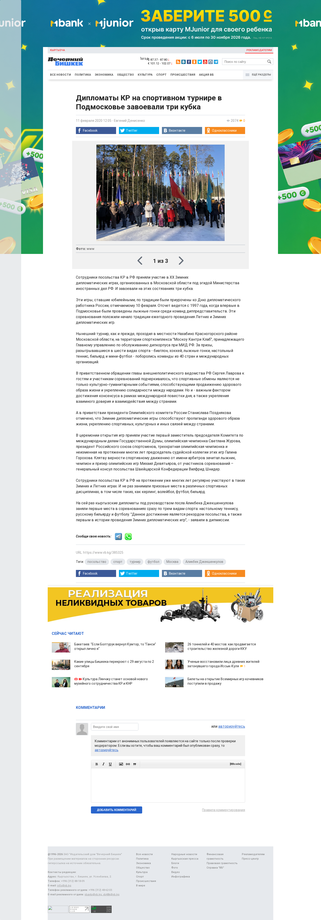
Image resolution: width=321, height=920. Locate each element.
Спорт (161, 74)
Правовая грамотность (222, 863)
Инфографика (180, 876)
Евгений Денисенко (129, 120)
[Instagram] (210, 62)
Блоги (175, 863)
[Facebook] (189, 62)
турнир (135, 562)
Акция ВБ (206, 74)
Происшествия (182, 74)
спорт (117, 562)
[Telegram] (216, 62)
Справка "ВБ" (215, 867)
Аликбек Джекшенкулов (204, 562)
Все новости (60, 74)
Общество (125, 74)
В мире (140, 885)
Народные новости (184, 854)
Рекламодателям (259, 50)
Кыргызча (57, 50)
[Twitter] (200, 62)
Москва (172, 562)
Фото (174, 867)
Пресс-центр (250, 858)
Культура (145, 74)
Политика (83, 74)
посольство (96, 562)
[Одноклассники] (194, 62)
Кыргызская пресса (184, 858)
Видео (175, 872)
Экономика (104, 74)
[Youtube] (205, 62)
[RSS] (178, 62)
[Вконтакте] (183, 62)
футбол (153, 562)
